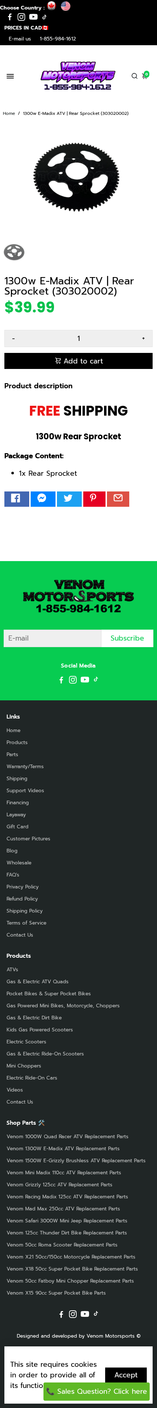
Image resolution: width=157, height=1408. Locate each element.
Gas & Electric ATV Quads (38, 981)
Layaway (16, 814)
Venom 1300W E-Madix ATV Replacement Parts (63, 1148)
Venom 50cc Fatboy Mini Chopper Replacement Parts (70, 1281)
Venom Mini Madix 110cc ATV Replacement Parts (64, 1172)
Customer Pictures (28, 839)
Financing (18, 802)
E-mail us (20, 39)
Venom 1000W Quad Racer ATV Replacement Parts (68, 1136)
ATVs (12, 969)
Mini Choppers (24, 1066)
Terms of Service (26, 923)
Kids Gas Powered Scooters (40, 1030)
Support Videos (25, 790)
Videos (15, 1090)
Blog (12, 851)
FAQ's (13, 875)
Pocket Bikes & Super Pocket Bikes (49, 993)
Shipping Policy (25, 911)
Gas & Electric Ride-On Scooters (45, 1054)
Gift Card (17, 827)
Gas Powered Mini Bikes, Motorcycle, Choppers (63, 1006)
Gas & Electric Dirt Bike (34, 1018)
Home (9, 113)
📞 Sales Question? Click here (96, 1391)
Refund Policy (22, 899)
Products (17, 742)
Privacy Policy (23, 887)
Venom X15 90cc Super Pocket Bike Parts (56, 1293)
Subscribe (127, 638)
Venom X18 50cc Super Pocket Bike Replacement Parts (72, 1269)
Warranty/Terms (25, 766)
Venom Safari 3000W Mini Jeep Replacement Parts (67, 1221)
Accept (126, 1375)
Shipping (17, 778)
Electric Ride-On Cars (32, 1078)
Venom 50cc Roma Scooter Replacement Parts (62, 1245)
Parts (12, 754)
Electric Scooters (26, 1042)
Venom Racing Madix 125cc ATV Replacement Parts (67, 1197)
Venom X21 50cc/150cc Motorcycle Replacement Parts (71, 1257)
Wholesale (19, 863)
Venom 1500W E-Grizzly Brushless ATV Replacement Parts (76, 1160)
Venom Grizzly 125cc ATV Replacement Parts (59, 1185)
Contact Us (20, 935)
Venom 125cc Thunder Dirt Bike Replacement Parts (67, 1233)
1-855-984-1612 (58, 39)
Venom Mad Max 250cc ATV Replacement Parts (63, 1209)
